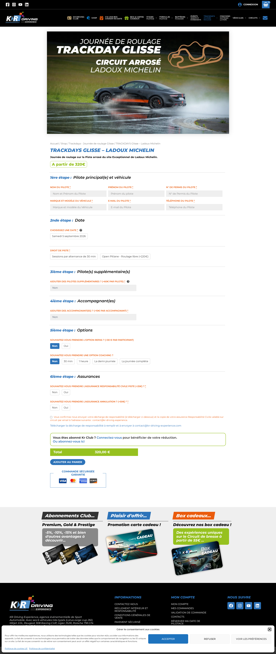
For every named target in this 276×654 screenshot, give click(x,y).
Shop (64, 143)
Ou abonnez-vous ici (68, 441)
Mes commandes (182, 608)
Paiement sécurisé (127, 621)
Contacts (177, 616)
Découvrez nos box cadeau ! (202, 524)
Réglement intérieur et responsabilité (131, 609)
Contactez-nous (126, 604)
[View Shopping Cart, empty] (265, 4)
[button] (269, 629)
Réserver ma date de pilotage (185, 622)
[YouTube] (20, 5)
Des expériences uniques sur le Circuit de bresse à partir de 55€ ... (199, 536)
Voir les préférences (251, 638)
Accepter (168, 638)
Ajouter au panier (67, 462)
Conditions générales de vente (132, 616)
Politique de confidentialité (42, 648)
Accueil (54, 143)
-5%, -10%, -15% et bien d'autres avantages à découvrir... (65, 536)
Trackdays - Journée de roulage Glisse (91, 143)
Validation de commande (188, 612)
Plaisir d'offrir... (129, 515)
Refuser (210, 638)
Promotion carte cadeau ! (134, 524)
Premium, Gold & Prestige (68, 524)
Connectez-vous (109, 437)
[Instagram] (14, 5)
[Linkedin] (27, 5)
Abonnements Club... (70, 515)
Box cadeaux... (194, 515)
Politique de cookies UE (16, 648)
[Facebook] (8, 5)
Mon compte (179, 604)
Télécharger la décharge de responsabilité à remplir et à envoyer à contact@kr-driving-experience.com (115, 425)
